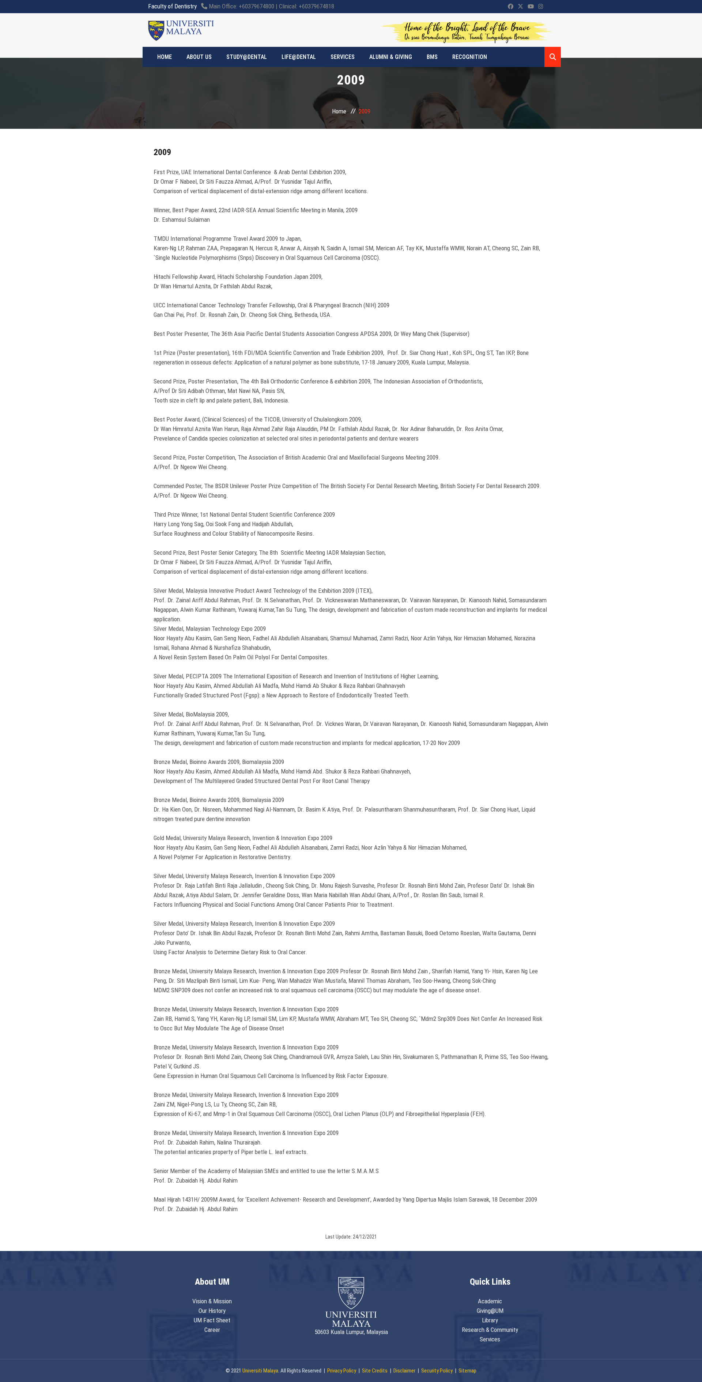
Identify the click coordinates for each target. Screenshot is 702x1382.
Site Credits (375, 1370)
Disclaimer (404, 1370)
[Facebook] (510, 6)
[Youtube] (531, 6)
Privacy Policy (341, 1370)
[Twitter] (520, 6)
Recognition (469, 56)
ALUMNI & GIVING (390, 56)
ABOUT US (199, 56)
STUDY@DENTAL (246, 56)
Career (212, 1329)
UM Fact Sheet (212, 1320)
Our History (212, 1310)
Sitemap (467, 1370)
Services (343, 56)
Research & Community (490, 1329)
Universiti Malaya (260, 1370)
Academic (490, 1301)
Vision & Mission (212, 1301)
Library (490, 1320)
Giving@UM (490, 1310)
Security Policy (437, 1370)
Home (339, 111)
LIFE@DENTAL (299, 56)
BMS (432, 56)
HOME (164, 56)
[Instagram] (540, 6)
